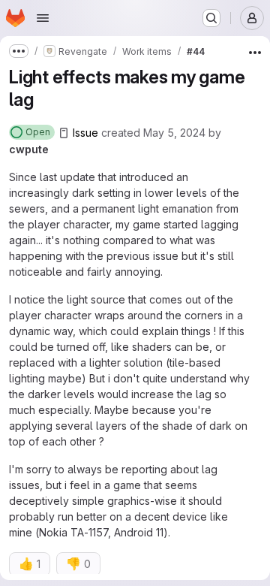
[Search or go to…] (211, 18)
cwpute (29, 149)
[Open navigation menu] (43, 18)
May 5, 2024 (174, 132)
